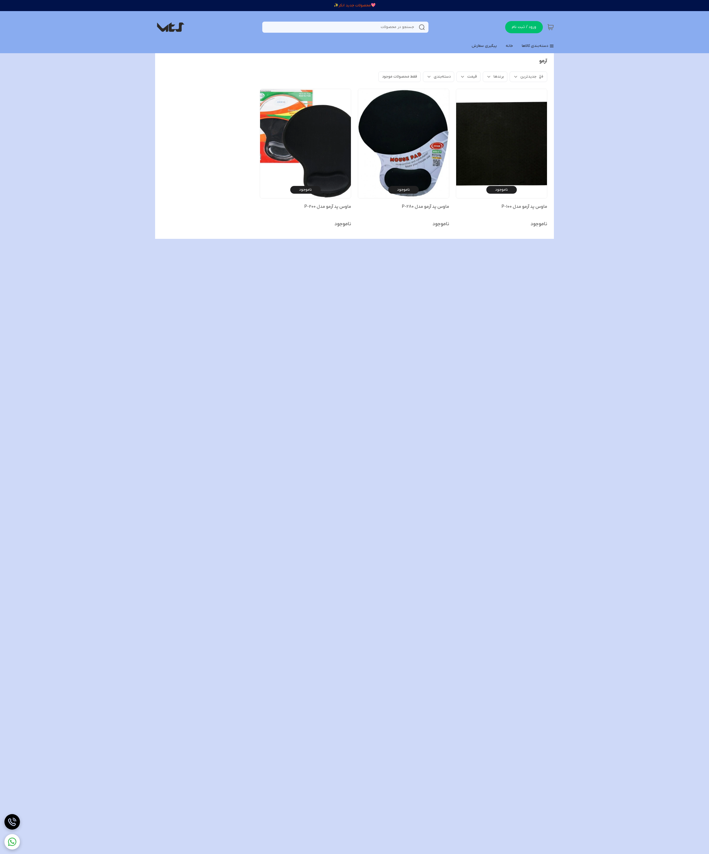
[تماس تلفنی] (12, 822)
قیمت (472, 76)
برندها (499, 76)
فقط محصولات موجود (399, 76)
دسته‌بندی (442, 76)
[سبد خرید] (550, 27)
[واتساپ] (12, 842)
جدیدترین (528, 76)
